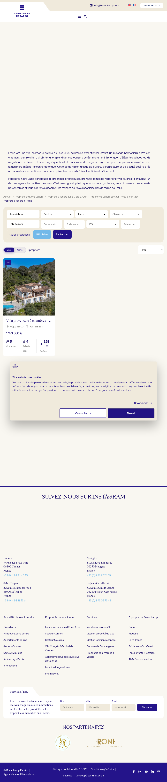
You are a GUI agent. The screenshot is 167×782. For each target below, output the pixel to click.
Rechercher (62, 234)
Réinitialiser (42, 234)
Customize (81, 413)
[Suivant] (51, 287)
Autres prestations (19, 234)
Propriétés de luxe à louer (60, 673)
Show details (141, 402)
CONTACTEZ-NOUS (151, 5)
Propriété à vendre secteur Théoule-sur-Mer (114, 196)
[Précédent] (7, 287)
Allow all (131, 413)
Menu (79, 16)
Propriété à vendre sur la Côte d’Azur (67, 196)
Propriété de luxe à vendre (29, 196)
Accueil (7, 196)
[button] (85, 16)
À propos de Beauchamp (143, 673)
